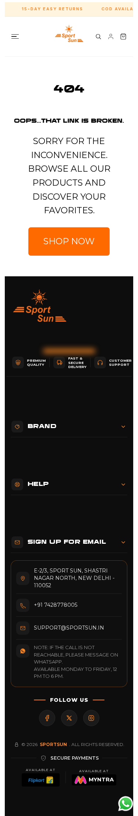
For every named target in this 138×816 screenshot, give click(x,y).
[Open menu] (15, 36)
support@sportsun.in (69, 627)
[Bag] (123, 36)
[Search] (98, 36)
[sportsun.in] (69, 36)
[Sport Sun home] (39, 311)
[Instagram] (91, 718)
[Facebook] (47, 718)
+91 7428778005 (55, 605)
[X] (69, 718)
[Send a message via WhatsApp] (125, 803)
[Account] (110, 36)
